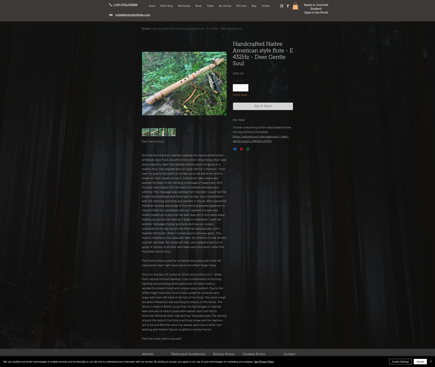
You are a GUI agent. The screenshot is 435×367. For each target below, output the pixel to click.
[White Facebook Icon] (288, 6)
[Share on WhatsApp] (248, 149)
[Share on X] (254, 149)
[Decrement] (236, 88)
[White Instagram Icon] (282, 6)
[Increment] (245, 88)
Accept (420, 361)
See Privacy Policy (264, 361)
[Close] (431, 361)
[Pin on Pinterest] (241, 149)
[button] (295, 6)
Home (146, 29)
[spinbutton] (240, 88)
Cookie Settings (400, 361)
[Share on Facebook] (235, 149)
